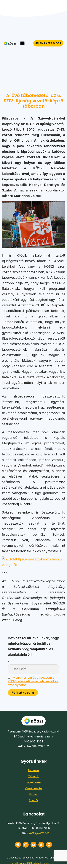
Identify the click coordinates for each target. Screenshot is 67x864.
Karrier (33, 794)
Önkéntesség (33, 788)
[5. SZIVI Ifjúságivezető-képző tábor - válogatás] (33, 565)
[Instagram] (26, 845)
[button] (22, 43)
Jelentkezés (33, 782)
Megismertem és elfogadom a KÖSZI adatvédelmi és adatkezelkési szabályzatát (33, 681)
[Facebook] (18, 845)
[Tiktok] (41, 845)
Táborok (33, 776)
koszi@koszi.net (39, 832)
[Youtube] (33, 845)
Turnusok (33, 770)
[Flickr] (49, 845)
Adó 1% (33, 800)
